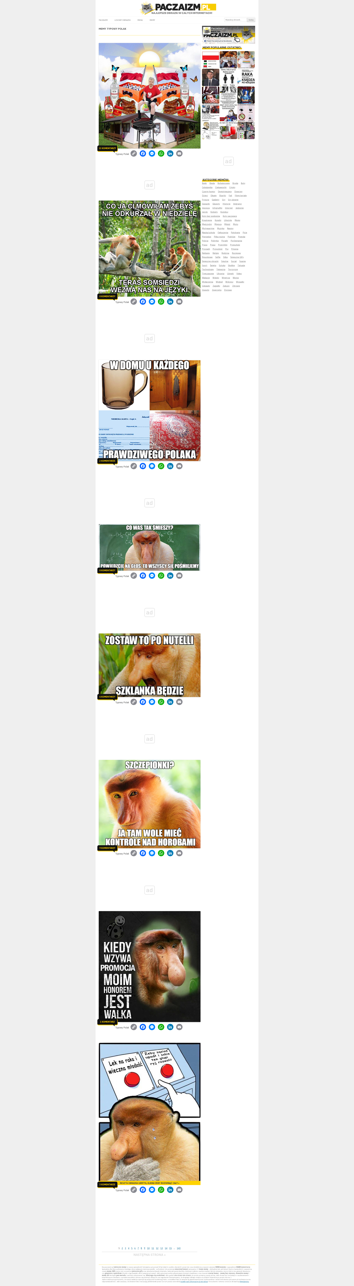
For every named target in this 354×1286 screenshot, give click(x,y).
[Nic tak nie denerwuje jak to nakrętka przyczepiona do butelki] (228, 130)
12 (157, 1248)
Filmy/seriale (241, 195)
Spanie (242, 261)
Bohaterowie (224, 183)
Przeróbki (222, 245)
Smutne (224, 261)
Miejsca (218, 224)
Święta (213, 265)
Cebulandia (207, 187)
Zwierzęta (216, 290)
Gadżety (215, 199)
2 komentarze (107, 461)
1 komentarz (107, 1022)
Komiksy (224, 212)
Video (239, 273)
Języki (205, 212)
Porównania (236, 241)
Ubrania (220, 273)
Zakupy (226, 286)
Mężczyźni (207, 224)
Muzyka (220, 228)
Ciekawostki (221, 187)
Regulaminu (244, 1282)
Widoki (216, 278)
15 (170, 1248)
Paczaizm (103, 20)
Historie (226, 204)
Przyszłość (217, 249)
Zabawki (206, 286)
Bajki (204, 183)
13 (161, 1248)
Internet (229, 208)
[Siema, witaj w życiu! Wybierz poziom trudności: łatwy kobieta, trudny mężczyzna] (228, 77)
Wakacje (206, 278)
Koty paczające (230, 216)
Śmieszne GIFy (237, 257)
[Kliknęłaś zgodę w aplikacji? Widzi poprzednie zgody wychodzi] (246, 130)
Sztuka (222, 265)
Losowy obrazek (122, 20)
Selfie (217, 257)
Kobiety (214, 212)
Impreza (206, 208)
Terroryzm (233, 269)
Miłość (227, 224)
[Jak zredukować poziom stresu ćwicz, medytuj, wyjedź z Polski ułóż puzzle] (246, 112)
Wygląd (219, 282)
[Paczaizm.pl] (177, 8)
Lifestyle (228, 220)
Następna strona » (149, 1255)
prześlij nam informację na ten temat (194, 1282)
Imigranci (237, 204)
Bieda (212, 183)
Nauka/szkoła (208, 232)
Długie (214, 195)
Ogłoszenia (223, 232)
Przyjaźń (206, 249)
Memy (152, 20)
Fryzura (205, 199)
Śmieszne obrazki (210, 261)
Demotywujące (225, 191)
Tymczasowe (208, 273)
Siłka (225, 257)
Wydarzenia (207, 282)
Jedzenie (239, 208)
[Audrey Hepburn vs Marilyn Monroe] (228, 95)
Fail (230, 195)
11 (153, 1248)
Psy (226, 249)
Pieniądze (206, 237)
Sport (204, 265)
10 (148, 1248)
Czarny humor (208, 191)
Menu (140, 20)
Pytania (234, 249)
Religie (216, 253)
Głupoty (216, 204)
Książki (218, 220)
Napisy (230, 228)
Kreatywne (207, 220)
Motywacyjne (208, 228)
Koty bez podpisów (211, 216)
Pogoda (241, 237)
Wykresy (229, 282)
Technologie (208, 269)
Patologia (235, 232)
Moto (235, 224)
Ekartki (222, 195)
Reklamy (206, 253)
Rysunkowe (207, 257)
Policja (205, 241)
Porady (224, 241)
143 (179, 1248)
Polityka (215, 241)
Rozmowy (236, 253)
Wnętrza (226, 278)
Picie (245, 232)
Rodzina (225, 253)
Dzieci (205, 195)
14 (166, 1248)
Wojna (236, 278)
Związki (205, 290)
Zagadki (216, 286)
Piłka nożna (219, 237)
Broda (235, 183)
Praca (204, 245)
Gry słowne (233, 199)
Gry (223, 199)
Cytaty (232, 187)
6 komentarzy (107, 696)
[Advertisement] (149, 1225)
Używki (230, 273)
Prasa (212, 245)
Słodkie (231, 265)
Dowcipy (238, 191)
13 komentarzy (107, 148)
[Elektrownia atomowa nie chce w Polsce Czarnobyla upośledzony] (210, 130)
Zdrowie (236, 286)
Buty (243, 183)
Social (234, 261)
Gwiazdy (206, 204)
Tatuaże (241, 265)
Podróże (231, 237)
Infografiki (217, 208)
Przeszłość (235, 245)
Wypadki (240, 282)
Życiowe (228, 290)
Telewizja (220, 269)
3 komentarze (107, 1184)
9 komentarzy (107, 848)
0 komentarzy (107, 296)
